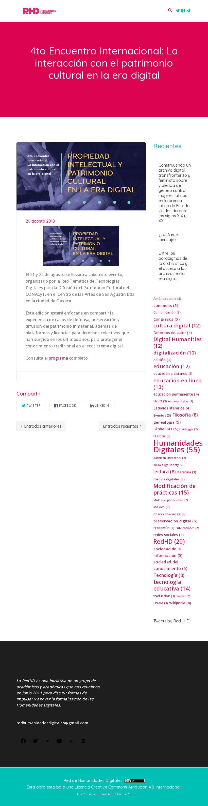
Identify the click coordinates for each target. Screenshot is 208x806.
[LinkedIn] (83, 740)
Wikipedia (180, 602)
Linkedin (102, 405)
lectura (164, 471)
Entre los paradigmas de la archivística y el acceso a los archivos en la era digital (173, 266)
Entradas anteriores (42, 426)
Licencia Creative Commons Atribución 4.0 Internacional (128, 787)
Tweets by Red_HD (171, 620)
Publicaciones (187, 528)
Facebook (67, 405)
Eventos (162, 415)
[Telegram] (47, 740)
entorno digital (180, 401)
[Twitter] (35, 740)
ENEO (160, 401)
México (161, 507)
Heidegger (188, 429)
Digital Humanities (177, 342)
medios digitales (169, 479)
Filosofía (185, 415)
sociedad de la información (168, 552)
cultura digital (177, 325)
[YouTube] (59, 740)
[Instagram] (71, 740)
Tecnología (168, 575)
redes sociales (168, 534)
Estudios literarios (171, 408)
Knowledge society (168, 465)
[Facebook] (23, 740)
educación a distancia (173, 373)
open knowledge (169, 514)
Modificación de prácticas (174, 489)
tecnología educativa (171, 585)
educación (171, 366)
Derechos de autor (172, 332)
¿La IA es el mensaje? (169, 237)
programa (58, 358)
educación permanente (176, 394)
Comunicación (167, 312)
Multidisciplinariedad (170, 500)
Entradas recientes (121, 426)
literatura (186, 472)
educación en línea (177, 383)
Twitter (34, 405)
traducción (164, 596)
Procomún (164, 528)
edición (162, 359)
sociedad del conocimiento (170, 565)
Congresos (166, 319)
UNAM (160, 603)
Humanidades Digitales (178, 446)
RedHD (169, 541)
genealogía (167, 422)
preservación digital (175, 520)
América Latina (167, 299)
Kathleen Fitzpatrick (169, 458)
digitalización (174, 352)
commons (165, 305)
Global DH (165, 428)
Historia (162, 436)
